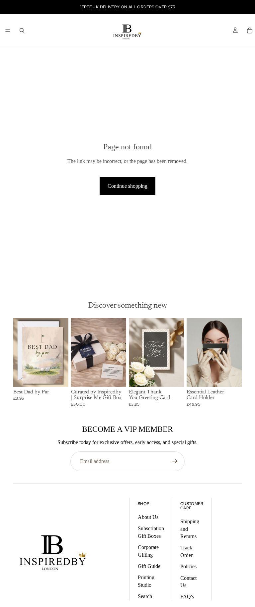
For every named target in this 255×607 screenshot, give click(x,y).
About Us (148, 517)
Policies (188, 566)
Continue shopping (127, 186)
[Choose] (58, 376)
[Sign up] (175, 461)
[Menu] (7, 30)
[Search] (22, 30)
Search (145, 596)
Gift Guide (149, 566)
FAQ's (187, 596)
